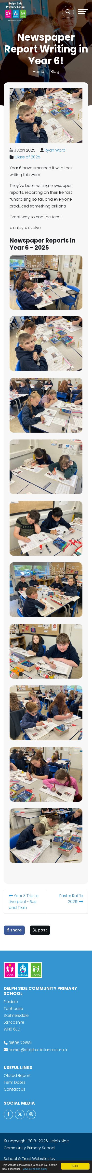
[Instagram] (31, 1114)
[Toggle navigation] (83, 11)
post (42, 930)
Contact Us (14, 1089)
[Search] (68, 12)
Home (38, 71)
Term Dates (15, 1082)
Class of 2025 (27, 157)
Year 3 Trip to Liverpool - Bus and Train (24, 901)
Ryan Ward (55, 150)
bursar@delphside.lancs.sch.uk (38, 1050)
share (15, 930)
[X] (19, 1114)
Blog (55, 71)
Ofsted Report (17, 1075)
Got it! (75, 1166)
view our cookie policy (35, 1169)
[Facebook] (8, 1114)
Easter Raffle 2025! (71, 898)
